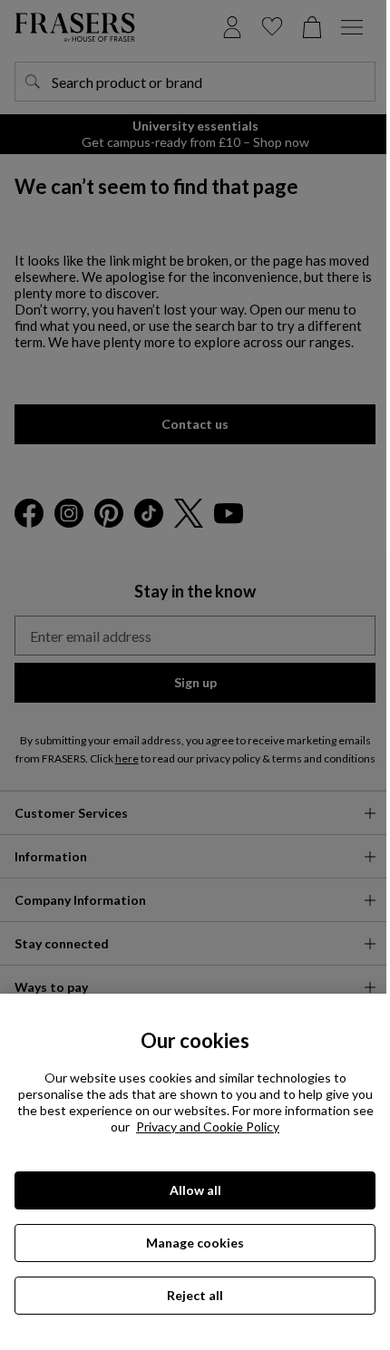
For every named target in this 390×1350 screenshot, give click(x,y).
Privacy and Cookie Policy (207, 1126)
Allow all (195, 1190)
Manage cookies (195, 1242)
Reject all (195, 1295)
